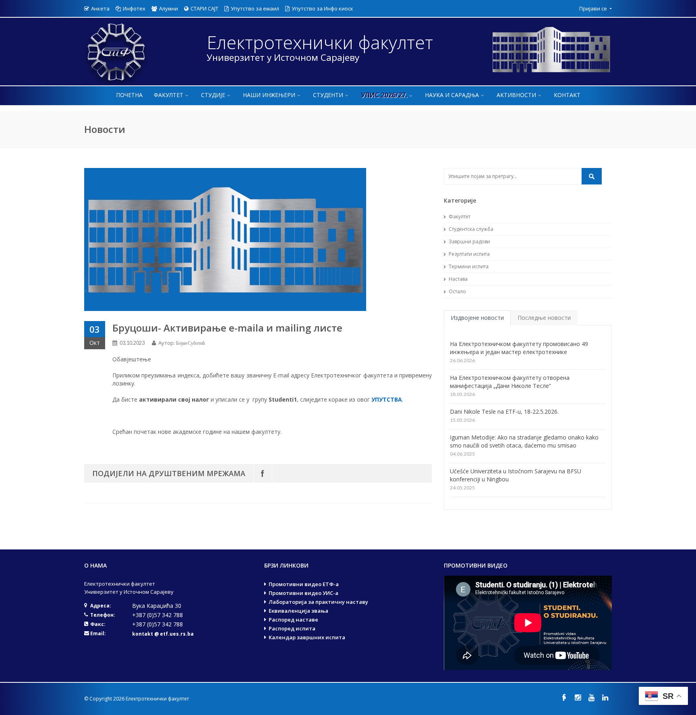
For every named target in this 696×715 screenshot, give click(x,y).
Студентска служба (470, 229)
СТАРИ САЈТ (204, 8)
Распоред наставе (293, 619)
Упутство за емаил (255, 8)
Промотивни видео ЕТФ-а (304, 584)
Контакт (567, 95)
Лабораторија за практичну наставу (318, 601)
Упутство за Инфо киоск (322, 8)
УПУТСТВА (386, 399)
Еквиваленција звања (298, 610)
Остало (456, 291)
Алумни (168, 8)
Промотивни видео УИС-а (303, 593)
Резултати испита (468, 254)
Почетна (129, 95)
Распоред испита (292, 628)
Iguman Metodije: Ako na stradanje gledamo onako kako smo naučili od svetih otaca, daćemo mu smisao (524, 441)
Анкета (100, 8)
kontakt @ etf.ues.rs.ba (163, 633)
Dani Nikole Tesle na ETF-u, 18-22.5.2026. (504, 411)
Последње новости (544, 317)
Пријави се (593, 8)
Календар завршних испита (307, 637)
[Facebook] (263, 473)
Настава (457, 279)
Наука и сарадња (452, 95)
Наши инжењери (269, 95)
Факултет (168, 95)
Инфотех (134, 8)
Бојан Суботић (190, 343)
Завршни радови (468, 241)
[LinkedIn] (605, 697)
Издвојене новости (477, 317)
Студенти (328, 95)
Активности (516, 95)
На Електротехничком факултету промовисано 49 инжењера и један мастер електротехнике (519, 348)
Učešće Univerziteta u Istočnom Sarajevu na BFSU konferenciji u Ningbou (515, 475)
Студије (213, 95)
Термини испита (468, 266)
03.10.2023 (132, 343)
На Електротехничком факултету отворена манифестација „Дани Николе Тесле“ (510, 382)
